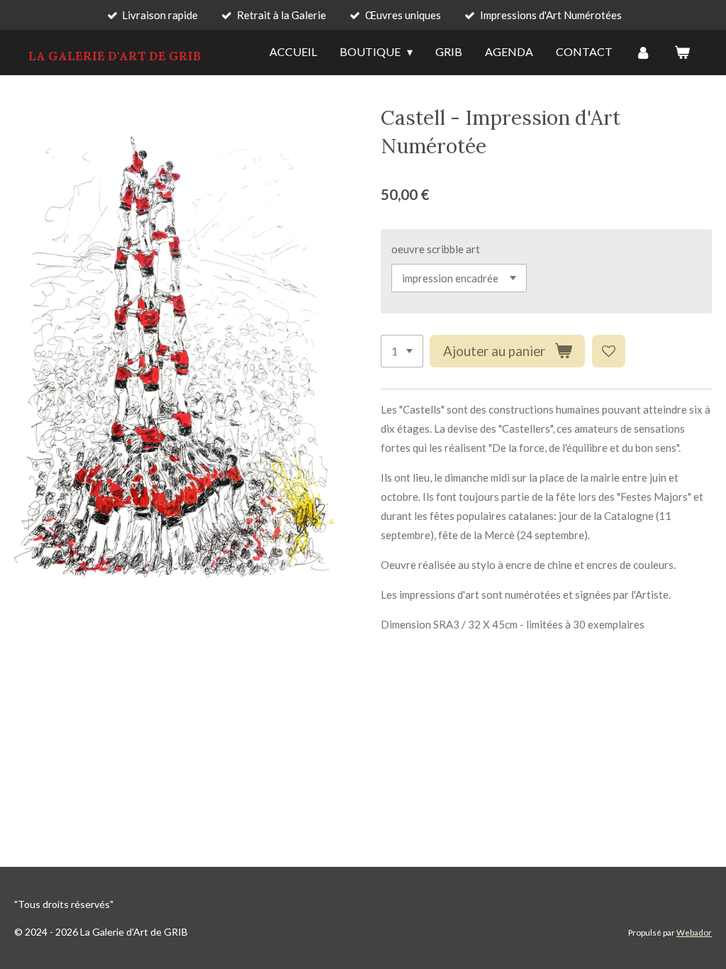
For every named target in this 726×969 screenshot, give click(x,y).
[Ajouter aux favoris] (608, 351)
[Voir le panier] (682, 52)
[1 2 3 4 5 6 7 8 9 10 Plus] (402, 351)
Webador (694, 932)
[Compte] (643, 52)
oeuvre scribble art (435, 249)
